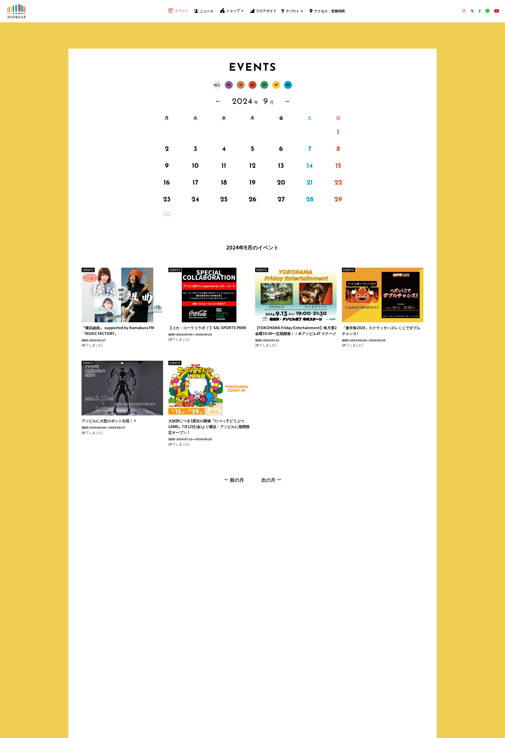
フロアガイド (266, 11)
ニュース (207, 11)
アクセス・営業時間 (329, 11)
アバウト (292, 11)
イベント (181, 11)
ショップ (233, 11)
